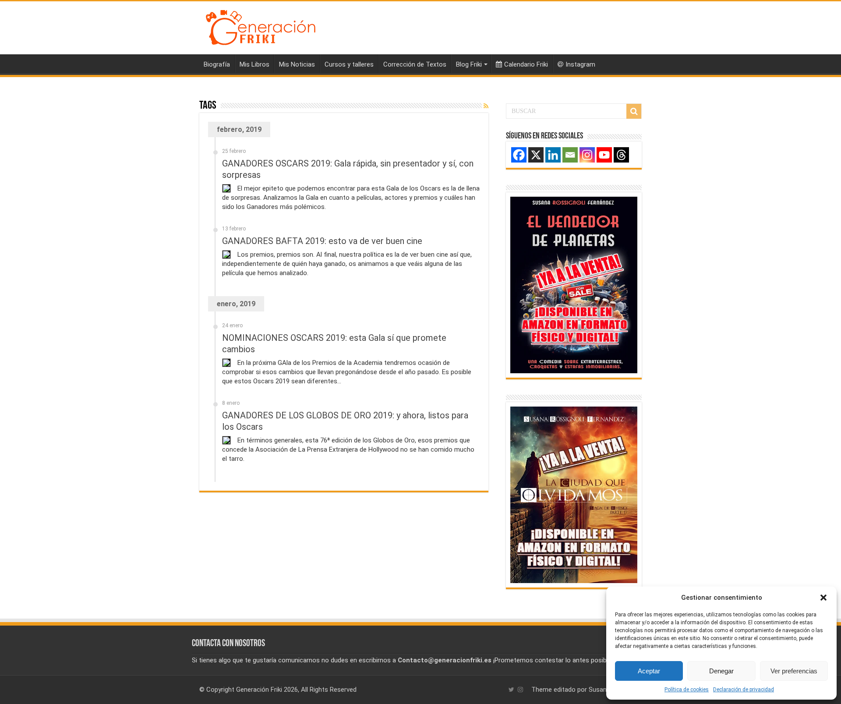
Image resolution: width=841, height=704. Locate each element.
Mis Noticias (297, 64)
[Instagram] (587, 155)
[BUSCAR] (633, 111)
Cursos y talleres (349, 64)
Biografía (217, 64)
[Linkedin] (553, 155)
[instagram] (520, 689)
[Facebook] (519, 155)
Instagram (580, 64)
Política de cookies (686, 689)
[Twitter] (511, 689)
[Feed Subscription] (486, 106)
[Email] (570, 155)
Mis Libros (254, 64)
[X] (536, 155)
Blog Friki (469, 64)
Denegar (721, 671)
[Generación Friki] (260, 26)
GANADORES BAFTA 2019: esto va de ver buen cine (322, 241)
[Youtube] (604, 155)
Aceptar (649, 671)
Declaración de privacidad (743, 689)
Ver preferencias (793, 671)
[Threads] (621, 155)
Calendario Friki (526, 64)
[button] (823, 597)
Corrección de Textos (414, 64)
